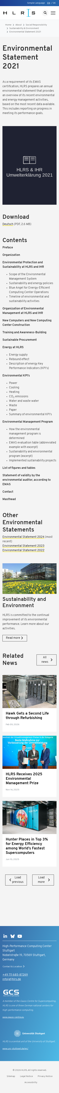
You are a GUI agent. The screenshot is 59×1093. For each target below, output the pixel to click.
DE (54, 3)
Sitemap (11, 1076)
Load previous (17, 880)
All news (44, 660)
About (18, 25)
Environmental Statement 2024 (23, 537)
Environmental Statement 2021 (25, 32)
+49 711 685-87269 (15, 975)
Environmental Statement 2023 (23, 546)
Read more (13, 638)
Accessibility (30, 1082)
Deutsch (7, 224)
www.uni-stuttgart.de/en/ (15, 1048)
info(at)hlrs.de (11, 979)
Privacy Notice (45, 1076)
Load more (41, 880)
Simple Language (36, 3)
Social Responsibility (36, 25)
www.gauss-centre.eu (13, 1017)
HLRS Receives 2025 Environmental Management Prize (24, 778)
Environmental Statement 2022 (23, 550)
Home (8, 25)
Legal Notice (26, 1076)
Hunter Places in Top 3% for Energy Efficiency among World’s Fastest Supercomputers (27, 846)
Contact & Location (12, 966)
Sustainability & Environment (24, 28)
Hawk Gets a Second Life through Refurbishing (27, 716)
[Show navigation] (53, 13)
